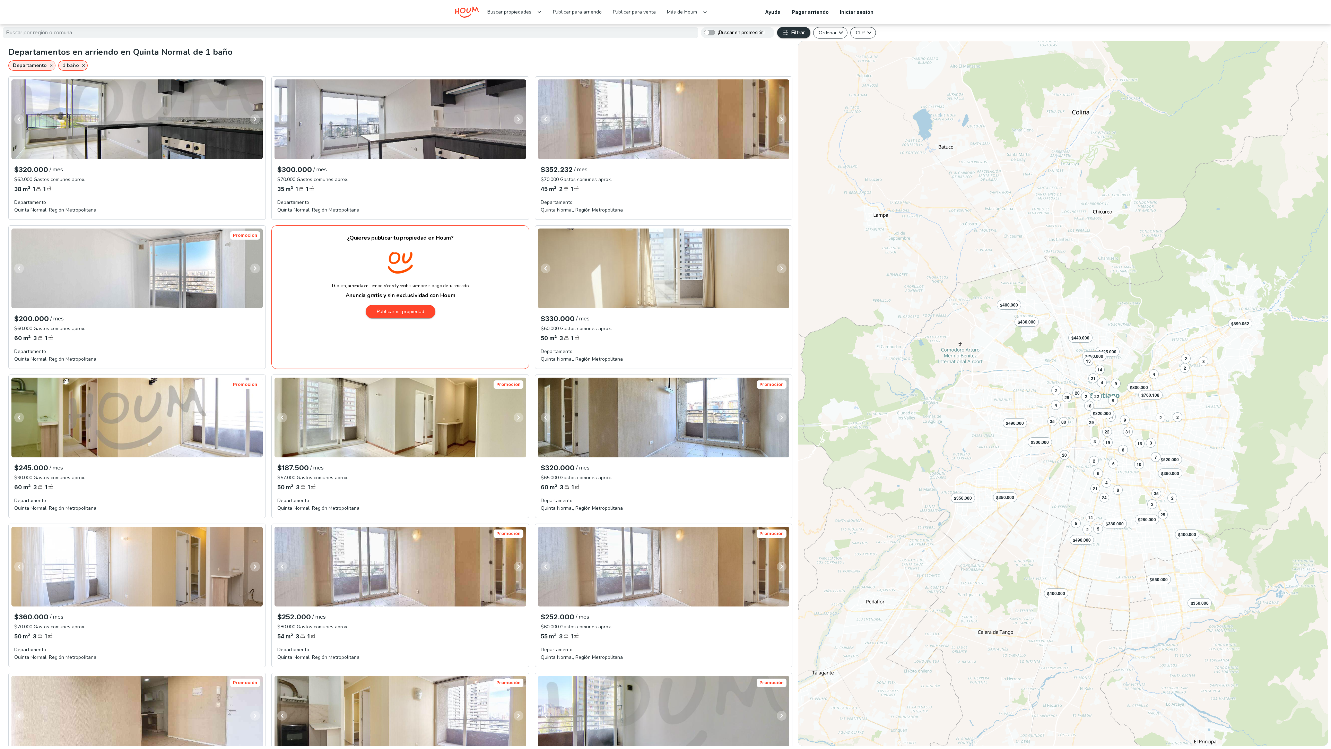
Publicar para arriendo (577, 12)
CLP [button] (860, 32)
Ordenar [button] (827, 32)
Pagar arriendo (810, 12)
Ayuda (773, 12)
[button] (31, 65)
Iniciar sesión (856, 12)
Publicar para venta (634, 12)
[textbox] (350, 32)
